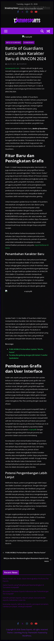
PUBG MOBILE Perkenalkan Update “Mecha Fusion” (25, 552)
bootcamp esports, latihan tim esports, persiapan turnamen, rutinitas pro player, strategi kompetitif (26, 605)
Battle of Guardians (13, 42)
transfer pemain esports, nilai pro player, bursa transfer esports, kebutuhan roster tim (24, 599)
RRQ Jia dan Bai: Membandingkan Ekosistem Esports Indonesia (26, 559)
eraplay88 (32, 429)
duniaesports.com (12, 68)
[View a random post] (48, 31)
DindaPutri (23, 64)
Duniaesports (29, 42)
